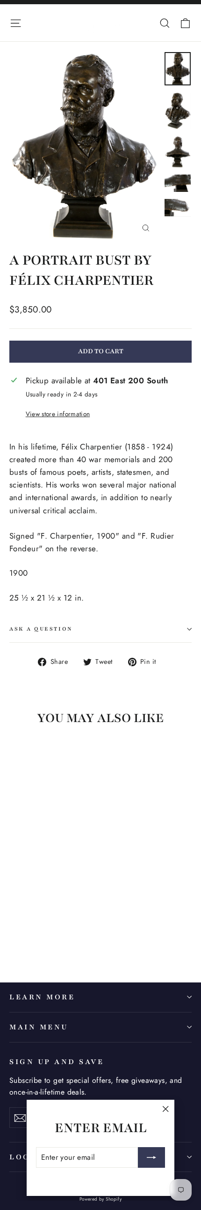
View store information (58, 414)
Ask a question (41, 628)
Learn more (42, 997)
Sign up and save (56, 1062)
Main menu (38, 1027)
